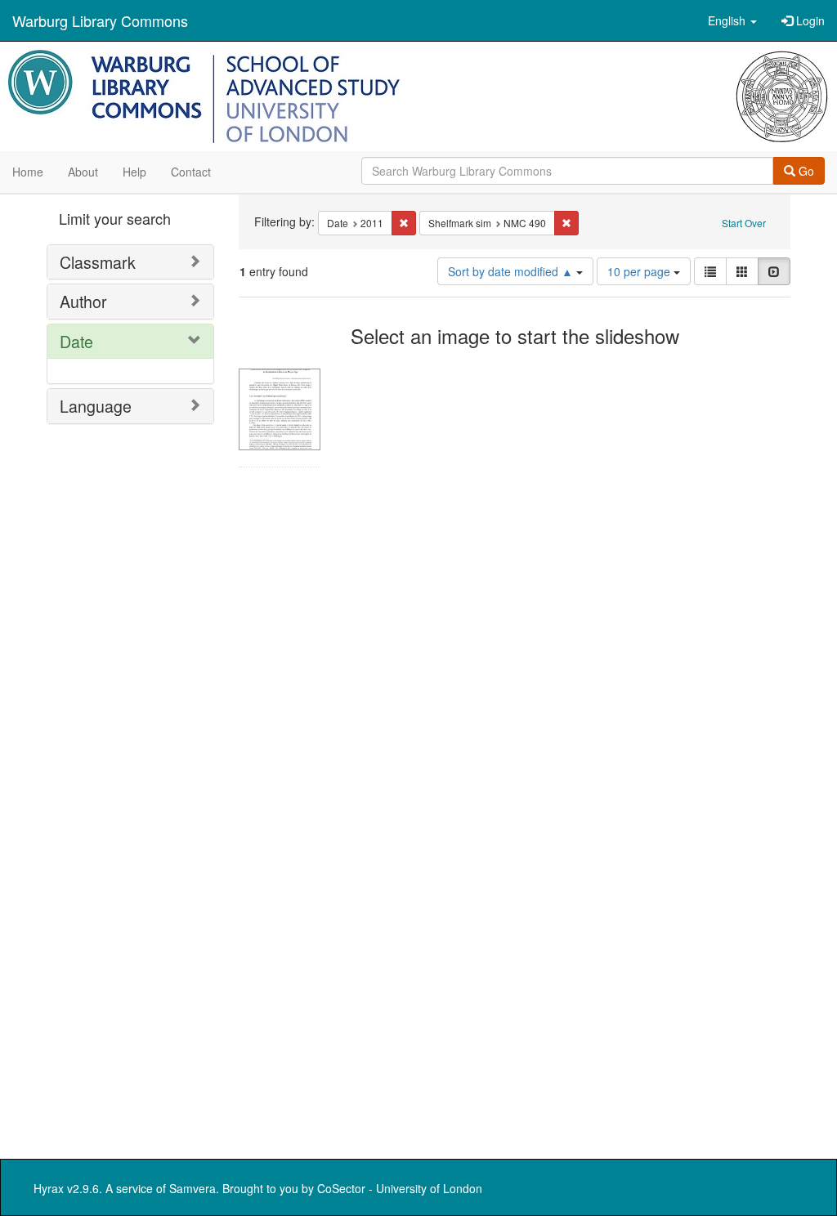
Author (83, 301)
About (83, 171)
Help (134, 171)
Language (96, 406)
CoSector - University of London (399, 1188)
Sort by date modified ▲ (512, 271)
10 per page (640, 271)
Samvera (192, 1188)
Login (809, 20)
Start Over (744, 223)
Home (27, 171)
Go (804, 171)
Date (76, 341)
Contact (191, 171)
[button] (732, 20)
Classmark (98, 262)
